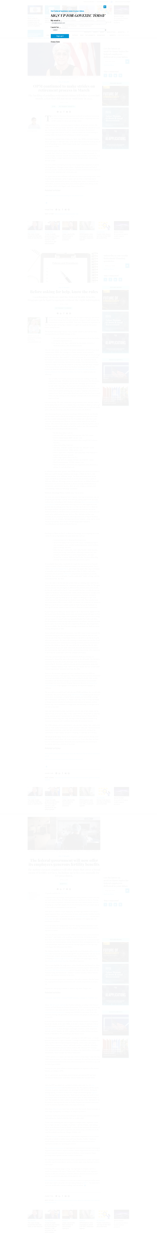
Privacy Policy (55, 42)
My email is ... (56, 20)
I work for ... (56, 27)
